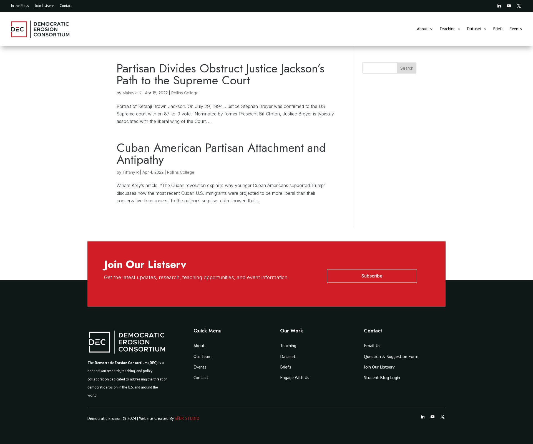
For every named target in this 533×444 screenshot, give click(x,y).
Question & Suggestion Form (391, 356)
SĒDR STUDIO (187, 418)
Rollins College (184, 92)
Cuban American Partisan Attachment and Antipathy (221, 153)
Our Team (202, 356)
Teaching (447, 29)
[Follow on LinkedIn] (499, 6)
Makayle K (131, 92)
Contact (66, 6)
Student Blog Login (382, 377)
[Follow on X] (519, 6)
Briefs (498, 29)
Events (516, 29)
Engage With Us (294, 377)
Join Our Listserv (379, 367)
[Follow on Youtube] (509, 6)
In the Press (20, 6)
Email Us (372, 345)
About (422, 29)
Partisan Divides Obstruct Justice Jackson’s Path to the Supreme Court (221, 74)
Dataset (474, 29)
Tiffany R (130, 172)
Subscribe (372, 276)
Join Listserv (44, 6)
